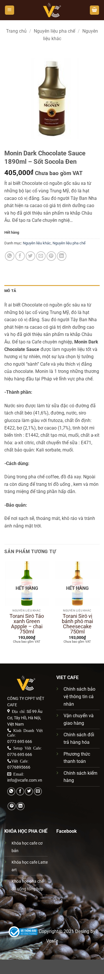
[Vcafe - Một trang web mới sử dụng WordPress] (52, 10)
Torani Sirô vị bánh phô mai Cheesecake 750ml (77, 624)
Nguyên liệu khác (37, 243)
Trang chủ (16, 31)
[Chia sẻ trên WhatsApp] (9, 256)
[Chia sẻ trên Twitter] (30, 256)
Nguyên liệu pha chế (54, 31)
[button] (9, 10)
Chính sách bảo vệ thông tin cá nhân (79, 696)
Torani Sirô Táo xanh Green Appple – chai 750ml (27, 624)
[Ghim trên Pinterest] (51, 256)
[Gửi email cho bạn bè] (41, 256)
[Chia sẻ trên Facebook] (20, 256)
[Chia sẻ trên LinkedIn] (61, 256)
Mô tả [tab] (10, 291)
